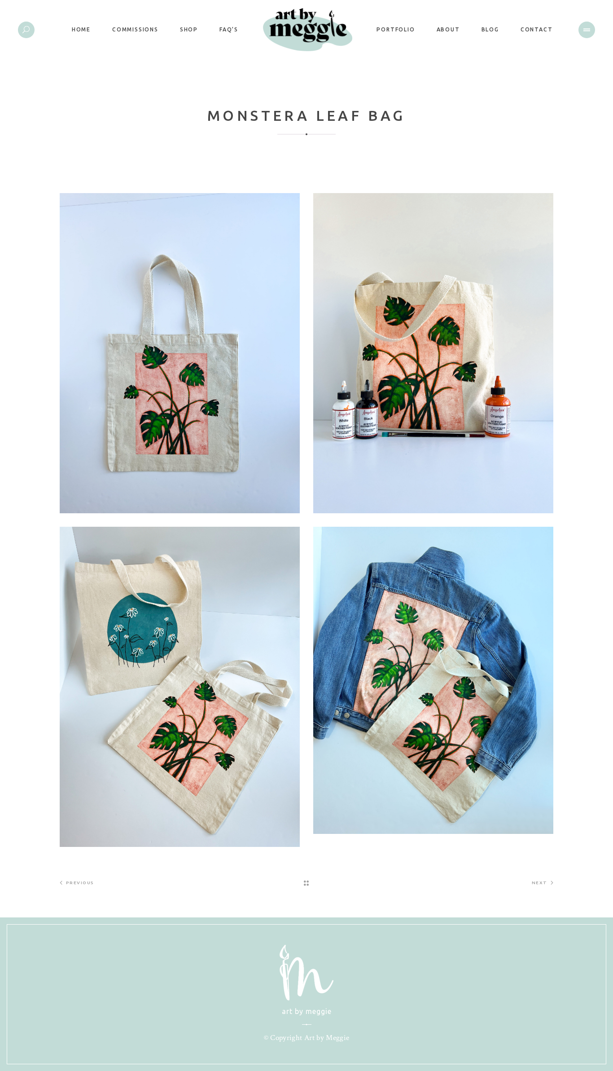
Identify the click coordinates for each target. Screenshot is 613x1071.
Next (539, 882)
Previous (80, 882)
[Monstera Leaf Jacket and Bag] (433, 680)
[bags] (180, 687)
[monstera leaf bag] (180, 353)
